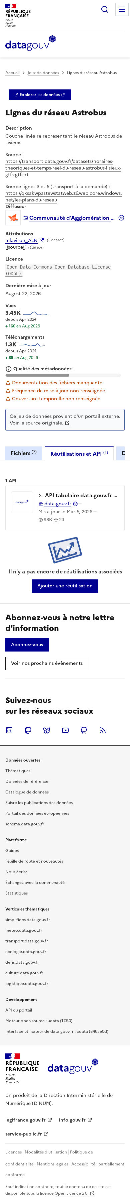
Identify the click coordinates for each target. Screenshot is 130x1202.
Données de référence (26, 781)
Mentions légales (52, 1164)
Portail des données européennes (37, 813)
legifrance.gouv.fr (25, 1120)
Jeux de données (43, 73)
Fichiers (24, 453)
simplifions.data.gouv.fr (27, 920)
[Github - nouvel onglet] (84, 730)
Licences (13, 1152)
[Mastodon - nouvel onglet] (28, 730)
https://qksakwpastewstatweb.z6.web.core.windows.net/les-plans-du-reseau (63, 196)
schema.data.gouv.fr (24, 824)
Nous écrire (16, 872)
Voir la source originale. (36, 423)
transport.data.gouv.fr (26, 941)
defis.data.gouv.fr (22, 962)
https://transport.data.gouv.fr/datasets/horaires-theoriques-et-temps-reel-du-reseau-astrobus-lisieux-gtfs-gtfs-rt (63, 168)
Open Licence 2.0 (71, 1193)
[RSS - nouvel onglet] (102, 730)
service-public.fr (23, 1134)
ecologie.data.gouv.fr (25, 952)
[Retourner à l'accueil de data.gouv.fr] (30, 44)
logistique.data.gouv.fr (26, 984)
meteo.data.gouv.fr (23, 930)
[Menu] (122, 9)
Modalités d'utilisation (46, 1152)
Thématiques (17, 771)
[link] (40, 94)
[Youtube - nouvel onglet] (65, 730)
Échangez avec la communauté (35, 883)
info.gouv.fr (72, 1120)
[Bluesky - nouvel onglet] (46, 730)
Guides (12, 851)
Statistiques (16, 893)
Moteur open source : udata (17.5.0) (38, 1021)
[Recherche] (104, 9)
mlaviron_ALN (21, 240)
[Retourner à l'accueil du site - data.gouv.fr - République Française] (73, 1069)
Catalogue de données (27, 792)
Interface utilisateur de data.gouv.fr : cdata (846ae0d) (56, 1031)
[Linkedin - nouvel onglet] (9, 730)
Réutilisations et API (79, 453)
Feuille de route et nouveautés (34, 861)
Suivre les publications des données (39, 803)
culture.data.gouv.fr (24, 973)
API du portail (18, 1010)
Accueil (12, 73)
